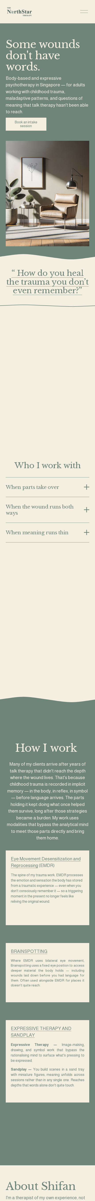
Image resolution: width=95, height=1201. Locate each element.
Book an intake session (26, 124)
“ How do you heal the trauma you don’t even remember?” (47, 281)
